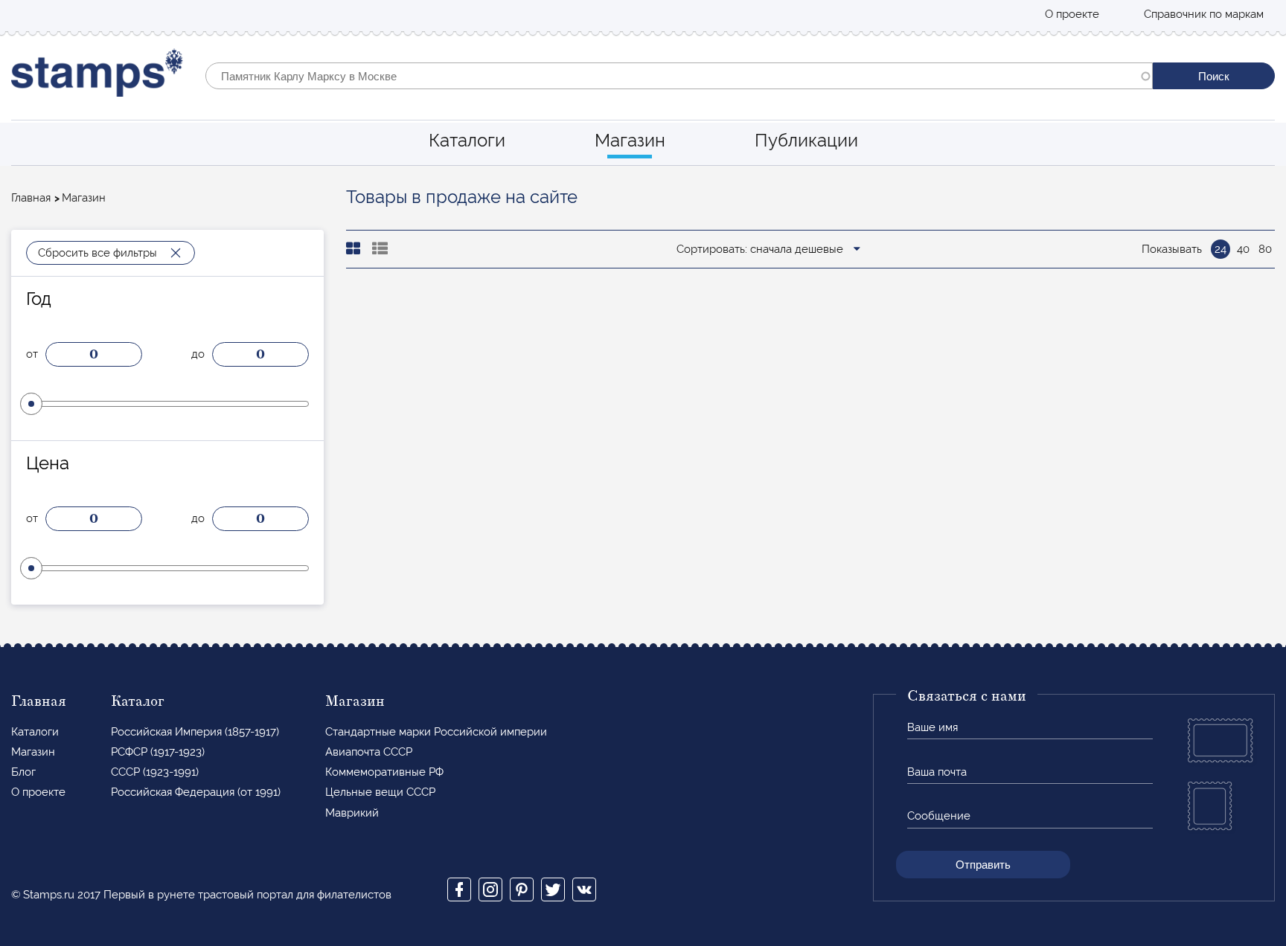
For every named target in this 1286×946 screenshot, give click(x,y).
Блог (23, 772)
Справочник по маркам (1204, 14)
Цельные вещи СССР (380, 792)
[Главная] (97, 76)
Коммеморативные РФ (384, 772)
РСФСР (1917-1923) (158, 752)
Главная (31, 198)
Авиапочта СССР (368, 752)
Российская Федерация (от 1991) (196, 792)
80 (1265, 249)
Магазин (630, 140)
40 (1243, 249)
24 (1220, 249)
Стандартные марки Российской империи (436, 732)
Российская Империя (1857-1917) (195, 732)
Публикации (806, 140)
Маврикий (352, 813)
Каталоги (467, 140)
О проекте (1072, 14)
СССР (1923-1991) (155, 772)
